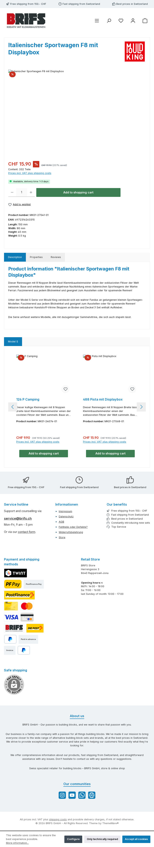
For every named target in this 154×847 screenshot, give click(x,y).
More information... (17, 842)
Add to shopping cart (78, 192)
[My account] (133, 21)
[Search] (109, 21)
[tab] (15, 257)
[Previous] (12, 406)
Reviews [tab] (56, 257)
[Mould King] (135, 51)
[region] (77, 113)
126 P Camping (27, 399)
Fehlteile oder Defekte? (73, 526)
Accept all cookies (136, 839)
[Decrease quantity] (12, 192)
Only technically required (102, 839)
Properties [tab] (36, 257)
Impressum (65, 511)
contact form (26, 531)
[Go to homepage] (26, 20)
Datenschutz (66, 516)
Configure (73, 839)
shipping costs (58, 819)
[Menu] (97, 21)
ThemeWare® (110, 823)
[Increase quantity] (31, 192)
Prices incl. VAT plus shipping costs (29, 173)
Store (62, 537)
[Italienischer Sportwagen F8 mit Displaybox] (77, 113)
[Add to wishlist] (65, 389)
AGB (61, 521)
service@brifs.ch (18, 518)
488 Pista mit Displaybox (103, 399)
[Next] (141, 406)
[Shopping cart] (145, 21)
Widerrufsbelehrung (71, 532)
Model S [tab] (13, 341)
